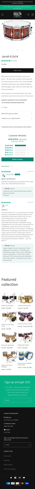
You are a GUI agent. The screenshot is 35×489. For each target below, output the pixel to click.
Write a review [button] (17, 159)
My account (7, 456)
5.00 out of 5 (23, 139)
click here (7, 432)
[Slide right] (22, 50)
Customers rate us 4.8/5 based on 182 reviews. (16, 127)
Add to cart (17, 70)
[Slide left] (13, 50)
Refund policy (8, 465)
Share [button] (5, 107)
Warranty (7, 460)
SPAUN (19, 485)
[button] (2, 15)
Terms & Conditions (10, 469)
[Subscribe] (29, 400)
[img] (6, 172)
